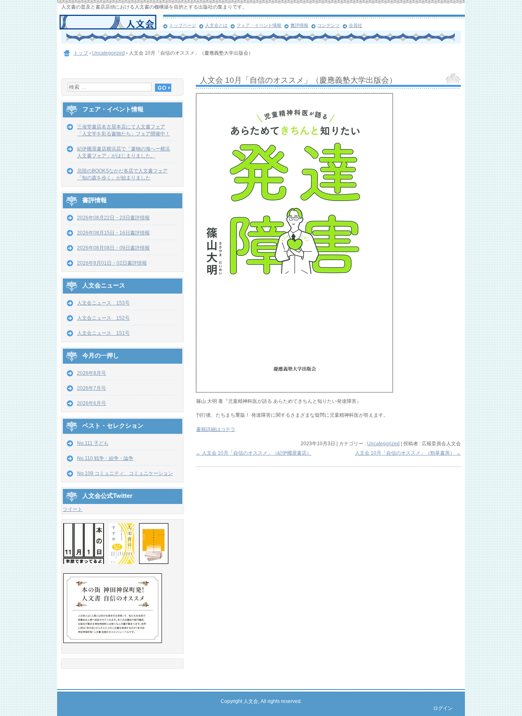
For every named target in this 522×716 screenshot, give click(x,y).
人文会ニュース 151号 (103, 333)
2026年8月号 (91, 373)
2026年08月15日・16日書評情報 (113, 233)
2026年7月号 (91, 388)
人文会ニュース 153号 (103, 303)
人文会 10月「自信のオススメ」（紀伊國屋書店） (254, 453)
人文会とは (216, 25)
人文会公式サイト (111, 22)
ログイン (443, 708)
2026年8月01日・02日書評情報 (112, 263)
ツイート (72, 509)
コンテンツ (328, 25)
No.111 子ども (92, 443)
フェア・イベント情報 (259, 25)
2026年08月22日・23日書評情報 (113, 218)
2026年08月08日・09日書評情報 (113, 248)
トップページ (182, 25)
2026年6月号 (91, 403)
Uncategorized (383, 443)
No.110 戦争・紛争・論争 (105, 458)
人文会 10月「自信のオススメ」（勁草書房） (408, 453)
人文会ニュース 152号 (103, 318)
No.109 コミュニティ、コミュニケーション (125, 473)
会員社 (355, 25)
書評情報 (299, 25)
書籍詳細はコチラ (215, 429)
